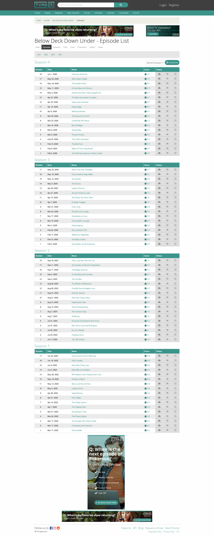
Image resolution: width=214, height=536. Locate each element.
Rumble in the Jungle (80, 211)
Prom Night (76, 397)
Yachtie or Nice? (78, 379)
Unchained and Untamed (82, 425)
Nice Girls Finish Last (80, 365)
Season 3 (42, 160)
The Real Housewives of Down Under (87, 153)
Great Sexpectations (80, 307)
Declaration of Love (79, 216)
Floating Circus (78, 334)
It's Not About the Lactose (82, 274)
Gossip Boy (76, 130)
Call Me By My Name (80, 120)
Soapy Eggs (77, 106)
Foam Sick (76, 206)
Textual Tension (78, 134)
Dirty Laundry (77, 360)
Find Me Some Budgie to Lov (83, 288)
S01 (39, 54)
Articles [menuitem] (87, 13)
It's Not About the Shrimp (82, 88)
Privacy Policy (168, 532)
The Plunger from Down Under (84, 421)
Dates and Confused (80, 102)
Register (174, 5)
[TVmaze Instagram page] (54, 528)
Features (126, 528)
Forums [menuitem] (136, 13)
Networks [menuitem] (59, 13)
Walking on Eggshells (80, 234)
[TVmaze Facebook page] (51, 528)
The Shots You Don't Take (82, 197)
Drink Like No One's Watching (84, 356)
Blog (140, 528)
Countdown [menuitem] (124, 13)
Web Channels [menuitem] (73, 13)
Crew (72, 47)
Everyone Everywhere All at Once (85, 320)
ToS (177, 532)
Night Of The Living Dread (82, 148)
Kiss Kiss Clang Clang (81, 297)
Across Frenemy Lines (81, 193)
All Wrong (76, 316)
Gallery (92, 47)
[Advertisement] (88, 30)
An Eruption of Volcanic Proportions (86, 265)
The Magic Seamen (80, 269)
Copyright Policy (155, 532)
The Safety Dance (79, 402)
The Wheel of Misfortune (81, 283)
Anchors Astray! (78, 293)
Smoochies (76, 179)
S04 (59, 54)
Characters (82, 47)
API (135, 528)
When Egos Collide (79, 78)
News (100, 47)
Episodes (46, 47)
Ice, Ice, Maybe (78, 330)
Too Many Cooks (79, 239)
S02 (46, 54)
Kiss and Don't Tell (79, 230)
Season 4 (42, 62)
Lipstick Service (78, 188)
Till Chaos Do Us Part (80, 116)
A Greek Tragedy (79, 202)
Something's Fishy (79, 411)
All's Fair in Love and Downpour (84, 325)
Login (163, 5)
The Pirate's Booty (79, 416)
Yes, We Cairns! (78, 339)
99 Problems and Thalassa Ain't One (86, 374)
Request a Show (154, 528)
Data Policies (172, 528)
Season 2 (42, 250)
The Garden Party (79, 83)
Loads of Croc (77, 388)
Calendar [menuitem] (110, 13)
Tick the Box (77, 279)
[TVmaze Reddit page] (58, 528)
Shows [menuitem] (37, 13)
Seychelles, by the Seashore (83, 244)
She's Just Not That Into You (83, 260)
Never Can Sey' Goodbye (82, 169)
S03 (52, 54)
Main (38, 47)
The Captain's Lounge (80, 220)
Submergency (77, 225)
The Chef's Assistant (80, 139)
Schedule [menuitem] (98, 13)
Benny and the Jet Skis (81, 383)
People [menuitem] (47, 13)
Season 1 (42, 346)
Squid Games (77, 393)
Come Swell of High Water (82, 174)
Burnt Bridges (77, 125)
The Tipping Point (79, 407)
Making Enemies (78, 111)
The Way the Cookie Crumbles (84, 97)
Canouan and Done (79, 74)
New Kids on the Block (81, 369)
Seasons (56, 47)
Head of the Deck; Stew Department (86, 92)
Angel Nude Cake (79, 302)
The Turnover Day (79, 311)
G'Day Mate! (77, 430)
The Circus (76, 183)
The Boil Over (77, 144)
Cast (65, 47)
